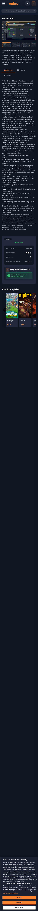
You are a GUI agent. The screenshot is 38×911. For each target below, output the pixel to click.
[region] (19, 884)
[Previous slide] (6, 31)
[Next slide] (32, 31)
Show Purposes (19, 907)
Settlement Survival (10, 321)
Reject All (19, 902)
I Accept (19, 897)
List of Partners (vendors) (10, 893)
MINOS (23, 320)
